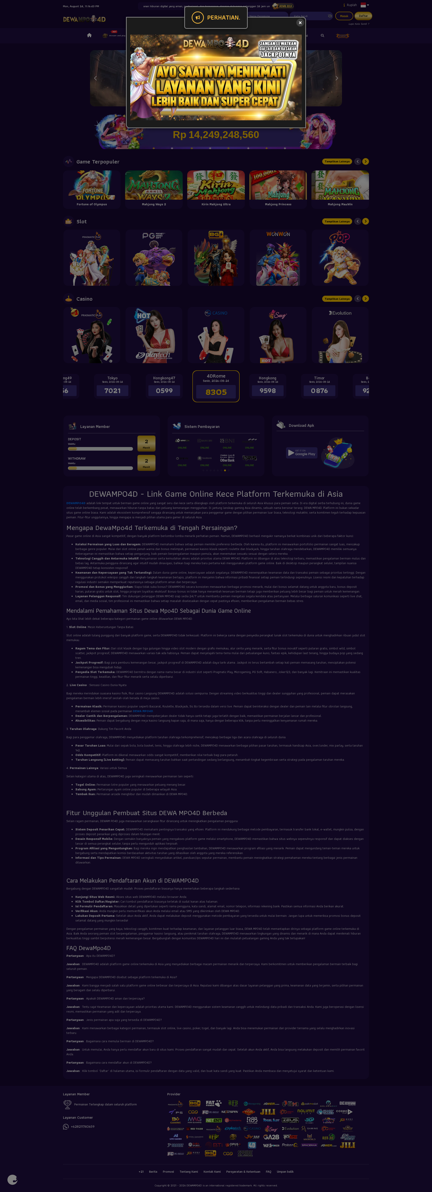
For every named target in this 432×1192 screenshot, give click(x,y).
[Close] (300, 23)
